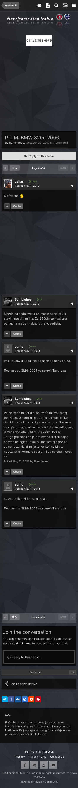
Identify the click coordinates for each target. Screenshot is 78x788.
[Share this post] (72, 185)
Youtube (53, 765)
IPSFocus (48, 751)
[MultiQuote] (7, 206)
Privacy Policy (37, 756)
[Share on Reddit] (31, 699)
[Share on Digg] (18, 699)
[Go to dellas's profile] (8, 183)
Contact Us (57, 756)
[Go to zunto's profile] (8, 348)
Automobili (61, 142)
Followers (35, 672)
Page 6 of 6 (39, 168)
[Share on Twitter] (5, 699)
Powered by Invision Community (39, 781)
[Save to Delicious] (25, 699)
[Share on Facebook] (11, 699)
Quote (17, 206)
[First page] (5, 168)
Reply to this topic (41, 156)
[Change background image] (65, 5)
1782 (34, 181)
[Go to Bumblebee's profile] (8, 301)
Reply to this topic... (26, 657)
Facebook (25, 765)
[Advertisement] (39, 87)
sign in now (23, 643)
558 (33, 346)
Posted (27, 185)
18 (40, 299)
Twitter (34, 765)
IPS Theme (31, 751)
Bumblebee (16, 142)
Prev (14, 168)
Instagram (44, 765)
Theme (18, 756)
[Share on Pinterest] (38, 699)
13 (73, 672)
